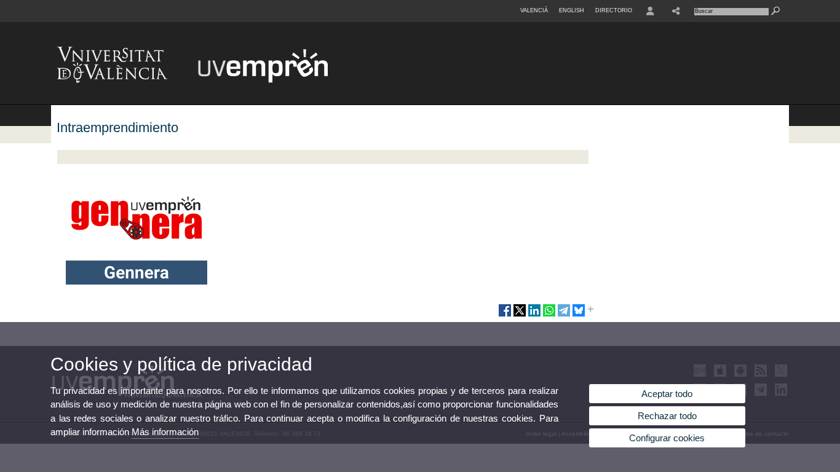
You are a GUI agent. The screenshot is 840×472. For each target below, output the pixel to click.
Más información (165, 432)
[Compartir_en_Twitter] (519, 315)
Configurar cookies (667, 438)
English (571, 10)
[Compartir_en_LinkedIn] (534, 315)
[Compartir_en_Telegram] (564, 315)
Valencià (534, 10)
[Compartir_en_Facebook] (504, 315)
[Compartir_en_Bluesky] (578, 315)
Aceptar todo (666, 393)
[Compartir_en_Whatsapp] (549, 315)
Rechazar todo (667, 416)
